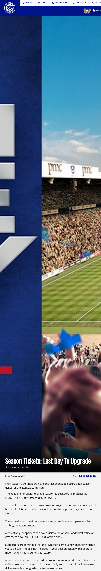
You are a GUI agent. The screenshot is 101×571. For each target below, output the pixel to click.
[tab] (27, 3)
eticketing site (27, 525)
